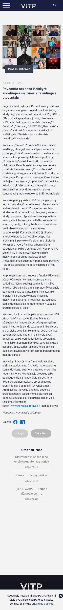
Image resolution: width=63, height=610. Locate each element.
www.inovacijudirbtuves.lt (25, 405)
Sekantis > (41, 433)
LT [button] (53, 5)
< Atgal (20, 433)
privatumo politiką (42, 603)
